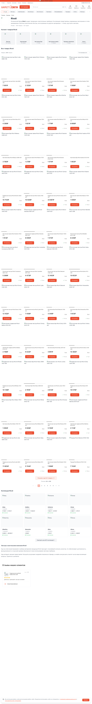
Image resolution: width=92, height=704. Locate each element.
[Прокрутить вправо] (90, 12)
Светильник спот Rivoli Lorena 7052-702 (56, 386)
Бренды (8, 15)
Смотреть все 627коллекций (45, 540)
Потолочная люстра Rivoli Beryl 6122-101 (79, 120)
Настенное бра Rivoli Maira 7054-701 (11, 423)
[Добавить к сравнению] (21, 60)
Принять (86, 700)
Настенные (30, 11)
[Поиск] (65, 7)
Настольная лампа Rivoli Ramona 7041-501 (34, 120)
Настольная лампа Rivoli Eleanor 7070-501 (79, 196)
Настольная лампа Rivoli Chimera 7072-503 (33, 82)
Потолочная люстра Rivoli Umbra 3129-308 (79, 348)
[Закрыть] (90, 1)
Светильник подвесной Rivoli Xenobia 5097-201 (34, 234)
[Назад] (36, 485)
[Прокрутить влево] (88, 12)
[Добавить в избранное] (21, 57)
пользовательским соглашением (13, 700)
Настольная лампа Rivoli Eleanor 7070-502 (34, 158)
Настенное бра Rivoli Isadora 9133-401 (79, 157)
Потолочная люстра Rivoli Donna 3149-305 (12, 310)
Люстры (13, 11)
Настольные (40, 11)
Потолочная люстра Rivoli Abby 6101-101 (34, 462)
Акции (5, 11)
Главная (3, 15)
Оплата (19, 2)
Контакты (24, 2)
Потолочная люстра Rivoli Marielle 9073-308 (78, 234)
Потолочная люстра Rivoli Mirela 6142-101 (34, 424)
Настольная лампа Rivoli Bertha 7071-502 (57, 120)
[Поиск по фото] (63, 7)
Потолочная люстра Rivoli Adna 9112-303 (12, 120)
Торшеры (68, 11)
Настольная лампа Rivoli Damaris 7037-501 (56, 82)
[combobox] (49, 7)
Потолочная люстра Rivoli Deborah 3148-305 (56, 272)
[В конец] (59, 485)
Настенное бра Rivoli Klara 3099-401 (34, 385)
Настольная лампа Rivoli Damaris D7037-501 (56, 158)
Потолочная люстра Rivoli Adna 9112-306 (79, 272)
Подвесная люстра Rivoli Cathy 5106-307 (34, 196)
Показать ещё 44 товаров (45, 478)
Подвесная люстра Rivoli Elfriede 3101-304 (12, 386)
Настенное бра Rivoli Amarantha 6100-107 (79, 310)
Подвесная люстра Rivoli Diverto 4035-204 (12, 196)
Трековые (48, 11)
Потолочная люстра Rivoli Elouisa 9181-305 (57, 424)
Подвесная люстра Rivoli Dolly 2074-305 (79, 386)
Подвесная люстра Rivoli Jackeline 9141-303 (33, 272)
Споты (75, 11)
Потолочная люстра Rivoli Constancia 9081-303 (12, 272)
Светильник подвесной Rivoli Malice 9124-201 (11, 348)
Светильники (21, 11)
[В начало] (33, 485)
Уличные (82, 11)
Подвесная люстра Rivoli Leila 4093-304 (11, 462)
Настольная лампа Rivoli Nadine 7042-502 (79, 82)
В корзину (7, 90)
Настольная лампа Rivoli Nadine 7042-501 (57, 462)
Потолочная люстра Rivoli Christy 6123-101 (34, 348)
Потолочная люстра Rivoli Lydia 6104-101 (34, 310)
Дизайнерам (30, 2)
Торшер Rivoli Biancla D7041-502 (78, 462)
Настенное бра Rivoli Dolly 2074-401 (56, 347)
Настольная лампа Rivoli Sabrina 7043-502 (12, 234)
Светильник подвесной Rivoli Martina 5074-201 (79, 424)
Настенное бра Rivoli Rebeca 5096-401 (12, 157)
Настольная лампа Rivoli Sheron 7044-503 (57, 234)
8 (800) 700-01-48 (86, 2)
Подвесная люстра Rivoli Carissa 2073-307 (57, 196)
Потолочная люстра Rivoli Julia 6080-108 (12, 82)
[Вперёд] (56, 485)
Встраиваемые (58, 11)
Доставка (14, 2)
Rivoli (20, 86)
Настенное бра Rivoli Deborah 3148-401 (56, 310)
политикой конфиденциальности (68, 699)
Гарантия (9, 2)
